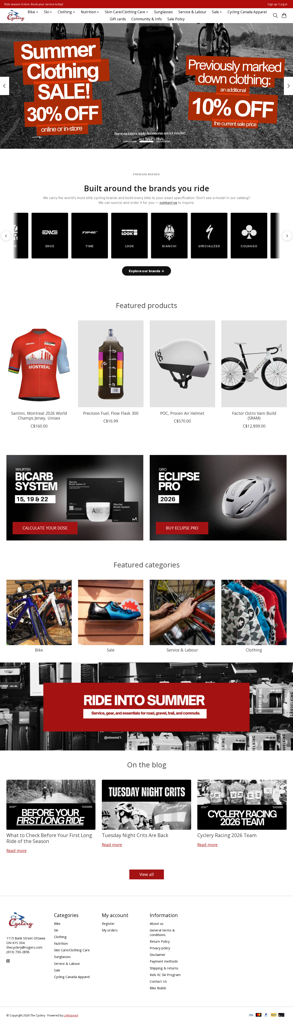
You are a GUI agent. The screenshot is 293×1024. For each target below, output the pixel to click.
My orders (110, 930)
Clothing (254, 650)
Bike (39, 650)
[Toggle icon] (275, 15)
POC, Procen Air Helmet (182, 413)
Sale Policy (176, 19)
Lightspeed (71, 1015)
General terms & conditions (162, 932)
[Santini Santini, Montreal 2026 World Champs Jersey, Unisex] (39, 363)
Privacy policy (160, 948)
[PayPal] (266, 1015)
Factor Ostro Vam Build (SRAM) (254, 415)
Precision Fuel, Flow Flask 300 (110, 413)
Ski (56, 930)
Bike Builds (158, 988)
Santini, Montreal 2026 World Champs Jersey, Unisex (39, 415)
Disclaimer (157, 954)
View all (146, 874)
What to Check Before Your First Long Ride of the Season (49, 838)
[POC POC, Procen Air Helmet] (182, 363)
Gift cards (118, 19)
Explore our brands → (146, 271)
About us (156, 923)
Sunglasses (163, 12)
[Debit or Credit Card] (281, 1015)
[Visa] (251, 1015)
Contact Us (158, 981)
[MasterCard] (259, 1015)
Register (108, 923)
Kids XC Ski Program (165, 974)
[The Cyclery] (15, 15)
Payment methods (164, 961)
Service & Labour (192, 12)
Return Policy (160, 941)
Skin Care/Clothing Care (72, 950)
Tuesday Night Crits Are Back (135, 835)
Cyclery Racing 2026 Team (227, 835)
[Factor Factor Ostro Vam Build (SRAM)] (254, 363)
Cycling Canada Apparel (247, 12)
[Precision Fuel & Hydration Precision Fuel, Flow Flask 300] (111, 363)
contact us (168, 202)
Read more (16, 850)
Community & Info (146, 19)
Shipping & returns (164, 968)
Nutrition (61, 943)
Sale (110, 650)
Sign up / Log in (277, 4)
